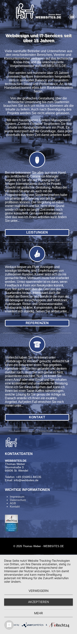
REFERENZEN (37, 323)
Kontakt (15, 506)
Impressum (17, 496)
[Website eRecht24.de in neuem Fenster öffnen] (11, 530)
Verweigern (38, 591)
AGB (13, 503)
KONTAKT (37, 417)
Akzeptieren (38, 602)
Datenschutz (18, 500)
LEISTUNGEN (37, 232)
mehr (38, 613)
